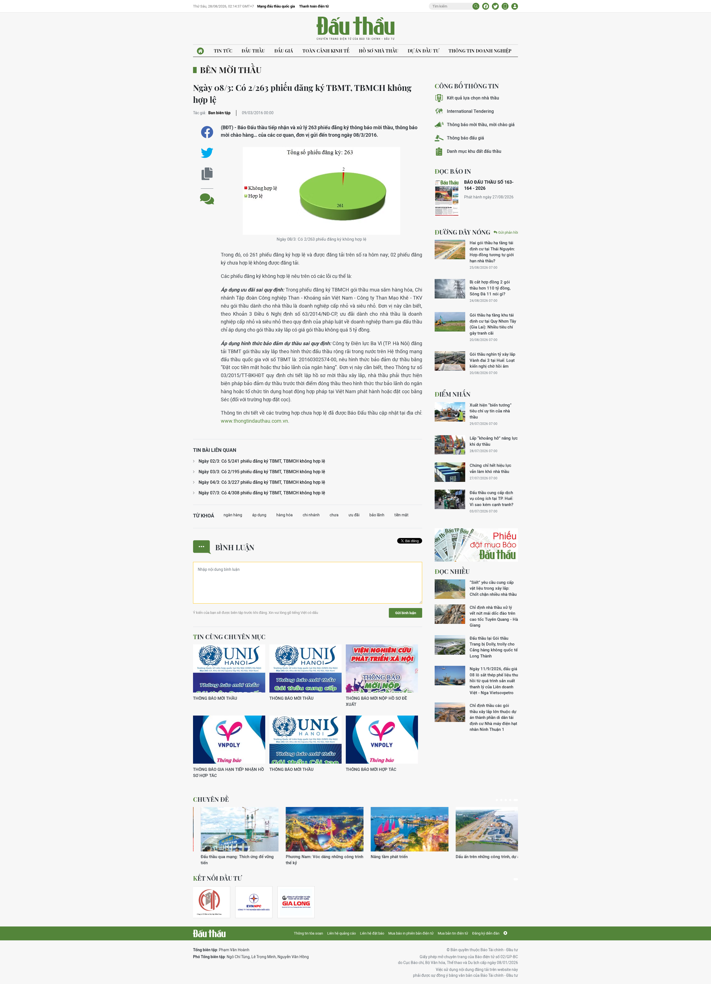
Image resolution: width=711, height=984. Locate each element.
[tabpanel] (232, 836)
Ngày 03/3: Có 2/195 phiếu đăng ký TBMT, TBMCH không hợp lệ (262, 471)
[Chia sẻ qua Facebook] (207, 132)
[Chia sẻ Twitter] (495, 6)
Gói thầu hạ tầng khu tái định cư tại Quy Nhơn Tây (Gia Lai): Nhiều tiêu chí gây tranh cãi (493, 324)
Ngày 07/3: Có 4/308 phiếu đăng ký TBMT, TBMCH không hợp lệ (262, 492)
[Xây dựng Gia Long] (296, 902)
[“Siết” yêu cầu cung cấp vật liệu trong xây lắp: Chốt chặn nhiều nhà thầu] (450, 589)
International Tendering (470, 111)
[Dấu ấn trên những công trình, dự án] (402, 829)
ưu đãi (354, 515)
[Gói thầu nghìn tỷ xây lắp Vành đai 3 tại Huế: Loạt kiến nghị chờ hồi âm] (450, 361)
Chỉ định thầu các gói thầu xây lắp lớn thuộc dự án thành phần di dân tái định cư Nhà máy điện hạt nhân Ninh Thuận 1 (493, 717)
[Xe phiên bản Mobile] (505, 6)
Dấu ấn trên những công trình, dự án (396, 856)
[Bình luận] (207, 194)
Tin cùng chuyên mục (229, 636)
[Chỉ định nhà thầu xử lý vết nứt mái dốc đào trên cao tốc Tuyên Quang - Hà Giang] (450, 614)
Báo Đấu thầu (355, 29)
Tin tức (223, 51)
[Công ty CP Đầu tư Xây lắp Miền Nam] (209, 902)
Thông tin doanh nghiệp (480, 51)
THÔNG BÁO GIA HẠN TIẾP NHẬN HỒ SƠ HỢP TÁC (228, 772)
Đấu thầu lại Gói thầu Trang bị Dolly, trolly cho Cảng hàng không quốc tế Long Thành (494, 647)
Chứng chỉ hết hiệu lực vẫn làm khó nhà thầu (490, 468)
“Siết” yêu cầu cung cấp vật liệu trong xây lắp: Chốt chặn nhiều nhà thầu (493, 588)
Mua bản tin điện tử (453, 933)
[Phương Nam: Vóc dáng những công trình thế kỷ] (232, 829)
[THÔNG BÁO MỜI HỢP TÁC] (382, 740)
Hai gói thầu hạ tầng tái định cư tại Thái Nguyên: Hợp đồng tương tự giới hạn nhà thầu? (492, 251)
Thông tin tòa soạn (308, 933)
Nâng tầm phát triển (296, 856)
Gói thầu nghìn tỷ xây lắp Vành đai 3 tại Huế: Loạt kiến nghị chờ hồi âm (492, 360)
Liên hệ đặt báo (372, 933)
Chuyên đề (211, 799)
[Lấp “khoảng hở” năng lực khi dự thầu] (450, 445)
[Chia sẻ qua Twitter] (207, 153)
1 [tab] (497, 800)
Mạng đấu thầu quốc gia (276, 6)
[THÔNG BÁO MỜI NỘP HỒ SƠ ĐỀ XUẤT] (382, 668)
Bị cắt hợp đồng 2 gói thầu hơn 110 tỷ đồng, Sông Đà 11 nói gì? (490, 288)
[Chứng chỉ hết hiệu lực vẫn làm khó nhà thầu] (450, 472)
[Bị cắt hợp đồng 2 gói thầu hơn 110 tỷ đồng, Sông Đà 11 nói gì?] (450, 288)
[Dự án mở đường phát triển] (487, 829)
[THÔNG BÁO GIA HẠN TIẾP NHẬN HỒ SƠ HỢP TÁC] (229, 740)
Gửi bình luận (405, 613)
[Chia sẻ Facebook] (485, 6)
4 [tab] (510, 800)
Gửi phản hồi (508, 232)
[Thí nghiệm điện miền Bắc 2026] (254, 902)
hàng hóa (284, 515)
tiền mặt (401, 515)
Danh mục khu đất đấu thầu (474, 151)
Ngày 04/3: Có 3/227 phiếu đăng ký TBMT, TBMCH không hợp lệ (262, 482)
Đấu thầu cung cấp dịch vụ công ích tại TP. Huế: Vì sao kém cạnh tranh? (491, 498)
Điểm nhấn (452, 394)
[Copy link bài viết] (207, 174)
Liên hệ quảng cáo (341, 933)
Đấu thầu (253, 51)
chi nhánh (311, 515)
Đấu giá (283, 51)
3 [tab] (506, 800)
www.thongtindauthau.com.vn (254, 421)
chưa (334, 515)
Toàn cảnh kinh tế (325, 51)
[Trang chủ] (200, 51)
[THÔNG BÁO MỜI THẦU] (229, 668)
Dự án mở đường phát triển (473, 856)
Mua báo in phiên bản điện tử (411, 933)
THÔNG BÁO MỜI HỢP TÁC (371, 769)
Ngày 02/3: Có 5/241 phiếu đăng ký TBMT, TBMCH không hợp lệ (262, 461)
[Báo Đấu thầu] (209, 933)
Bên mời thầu (231, 69)
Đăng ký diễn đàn (485, 933)
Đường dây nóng (462, 232)
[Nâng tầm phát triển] (317, 829)
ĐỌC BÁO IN (453, 171)
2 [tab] (501, 800)
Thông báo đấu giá (465, 138)
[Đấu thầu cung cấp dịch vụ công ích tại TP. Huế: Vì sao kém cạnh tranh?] (450, 499)
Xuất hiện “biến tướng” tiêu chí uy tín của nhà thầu (491, 411)
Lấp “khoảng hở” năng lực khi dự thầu (494, 441)
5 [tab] (516, 800)
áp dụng (259, 515)
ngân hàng (233, 515)
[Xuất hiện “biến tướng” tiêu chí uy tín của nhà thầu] (450, 412)
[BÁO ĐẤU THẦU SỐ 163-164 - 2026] (447, 198)
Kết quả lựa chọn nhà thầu (473, 98)
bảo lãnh (376, 515)
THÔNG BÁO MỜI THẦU (215, 698)
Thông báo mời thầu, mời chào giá (481, 124)
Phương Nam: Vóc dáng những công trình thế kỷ (232, 859)
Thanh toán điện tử (314, 6)
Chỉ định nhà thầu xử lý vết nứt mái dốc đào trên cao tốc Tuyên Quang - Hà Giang (494, 616)
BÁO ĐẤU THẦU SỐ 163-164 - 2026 (489, 185)
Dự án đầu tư (423, 51)
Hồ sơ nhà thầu (378, 51)
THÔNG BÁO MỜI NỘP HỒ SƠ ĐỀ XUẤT (376, 701)
